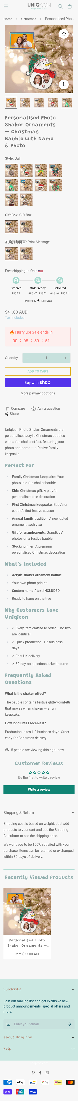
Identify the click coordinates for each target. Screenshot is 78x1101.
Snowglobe (11, 199)
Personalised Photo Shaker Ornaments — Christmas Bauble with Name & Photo (27, 943)
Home (7, 19)
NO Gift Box (26, 226)
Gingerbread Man (26, 185)
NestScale (46, 300)
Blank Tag (26, 253)
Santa (40, 185)
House (26, 199)
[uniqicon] (39, 6)
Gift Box (11, 226)
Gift (55, 170)
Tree (11, 185)
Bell (40, 170)
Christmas (28, 19)
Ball (11, 170)
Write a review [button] (39, 789)
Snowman (26, 170)
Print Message (11, 253)
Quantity (11, 358)
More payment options (38, 393)
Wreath (55, 185)
